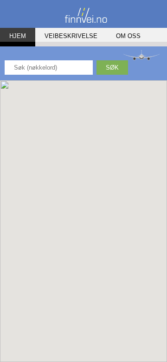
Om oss (128, 35)
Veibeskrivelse (71, 35)
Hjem (17, 35)
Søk (112, 67)
